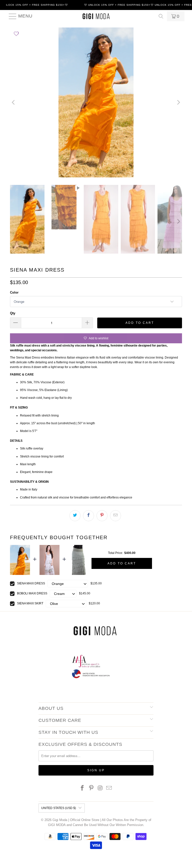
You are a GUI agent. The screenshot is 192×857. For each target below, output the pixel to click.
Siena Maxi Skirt (30, 603)
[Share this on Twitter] (75, 515)
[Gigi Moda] (96, 16)
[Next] (178, 102)
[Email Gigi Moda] (109, 788)
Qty (12, 313)
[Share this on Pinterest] (102, 515)
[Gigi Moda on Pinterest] (91, 788)
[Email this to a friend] (115, 515)
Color (14, 292)
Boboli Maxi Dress (32, 593)
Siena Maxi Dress (31, 583)
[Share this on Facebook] (88, 515)
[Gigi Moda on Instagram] (100, 788)
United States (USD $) (58, 808)
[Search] (161, 16)
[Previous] (14, 102)
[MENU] (11, 16)
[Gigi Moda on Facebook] (82, 788)
